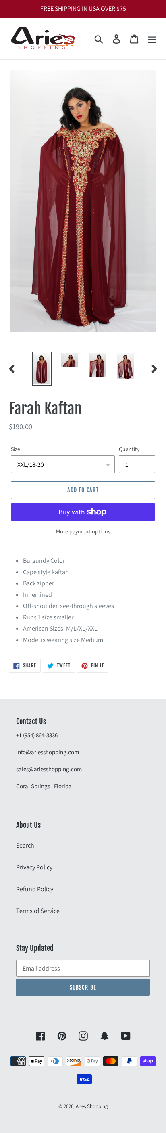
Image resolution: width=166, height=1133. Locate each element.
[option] (42, 369)
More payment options (83, 531)
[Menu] (152, 38)
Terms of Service (38, 910)
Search (25, 845)
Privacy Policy (34, 867)
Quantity (129, 449)
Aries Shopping (92, 1106)
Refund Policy (34, 889)
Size (15, 449)
